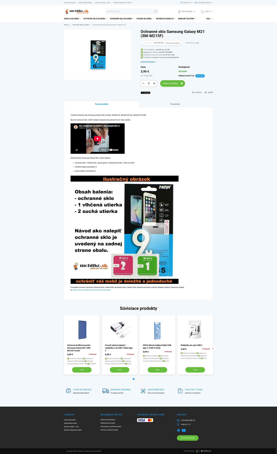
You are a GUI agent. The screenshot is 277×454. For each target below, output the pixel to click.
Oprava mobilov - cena (102, 2)
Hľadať (155, 11)
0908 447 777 (186, 424)
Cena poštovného (70, 2)
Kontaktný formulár (187, 438)
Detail (82, 370)
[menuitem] (72, 18)
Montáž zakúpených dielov (122, 2)
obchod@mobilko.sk (188, 420)
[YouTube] (183, 430)
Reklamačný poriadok (108, 423)
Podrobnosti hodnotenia (172, 43)
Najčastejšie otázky (85, 2)
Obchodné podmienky (108, 420)
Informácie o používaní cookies (111, 426)
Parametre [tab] (175, 104)
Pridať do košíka (170, 83)
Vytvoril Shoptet (189, 451)
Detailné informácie (148, 62)
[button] (133, 379)
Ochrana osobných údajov (109, 430)
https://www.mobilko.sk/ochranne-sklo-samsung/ (92, 290)
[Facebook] (178, 430)
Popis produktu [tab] (101, 104)
